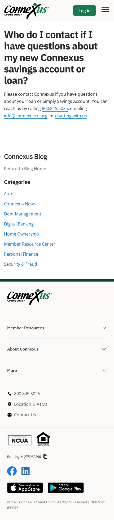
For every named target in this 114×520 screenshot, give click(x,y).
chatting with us (71, 116)
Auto (9, 194)
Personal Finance (21, 254)
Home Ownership (21, 234)
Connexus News (20, 204)
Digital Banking (19, 224)
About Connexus (23, 349)
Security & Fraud (20, 264)
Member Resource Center (29, 244)
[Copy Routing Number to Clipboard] (45, 456)
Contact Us (25, 415)
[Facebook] (12, 474)
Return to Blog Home (25, 169)
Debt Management (22, 214)
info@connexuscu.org (25, 116)
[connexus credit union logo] (26, 10)
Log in (84, 10)
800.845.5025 (55, 108)
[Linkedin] (26, 474)
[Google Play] (66, 491)
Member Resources (25, 327)
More (12, 370)
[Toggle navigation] (105, 9)
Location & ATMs (30, 404)
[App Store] (25, 491)
